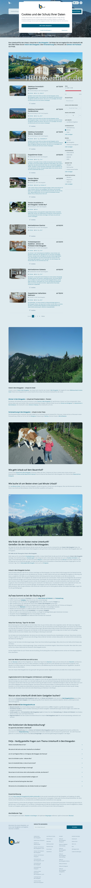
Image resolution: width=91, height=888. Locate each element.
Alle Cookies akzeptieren (45, 25)
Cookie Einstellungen (45, 30)
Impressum (64, 30)
